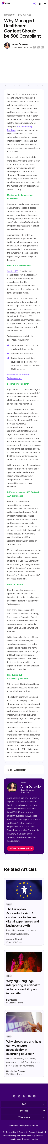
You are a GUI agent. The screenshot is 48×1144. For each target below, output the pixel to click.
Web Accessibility (31, 1139)
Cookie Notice (15, 1139)
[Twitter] (14, 1096)
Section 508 (12, 271)
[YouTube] (29, 1096)
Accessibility (20, 769)
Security (41, 1132)
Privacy (32, 1132)
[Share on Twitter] (38, 47)
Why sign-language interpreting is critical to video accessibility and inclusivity (23, 987)
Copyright (23, 1132)
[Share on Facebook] (34, 47)
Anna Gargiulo (20, 44)
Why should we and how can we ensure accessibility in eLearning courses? (23, 1047)
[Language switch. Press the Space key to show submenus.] (40, 3)
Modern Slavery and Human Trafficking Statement (23, 1135)
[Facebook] (24, 1096)
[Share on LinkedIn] (42, 47)
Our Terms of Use (9, 1132)
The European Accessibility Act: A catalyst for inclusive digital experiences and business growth (22, 917)
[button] (6, 3)
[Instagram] (34, 1096)
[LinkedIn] (19, 1096)
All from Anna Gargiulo (19, 848)
